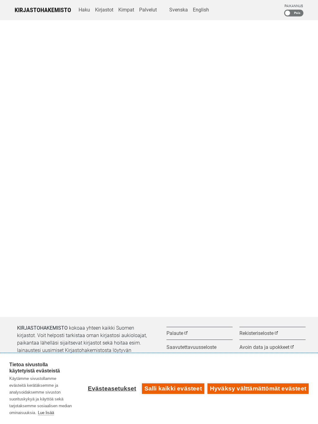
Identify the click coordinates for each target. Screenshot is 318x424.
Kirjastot (104, 10)
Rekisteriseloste (256, 333)
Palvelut (148, 10)
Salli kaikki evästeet (173, 388)
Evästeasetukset (112, 388)
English (201, 10)
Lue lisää (46, 412)
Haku (84, 10)
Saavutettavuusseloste (191, 347)
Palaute (174, 333)
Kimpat (126, 10)
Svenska (178, 10)
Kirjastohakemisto (43, 10)
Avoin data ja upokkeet (264, 347)
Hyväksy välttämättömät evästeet (258, 388)
